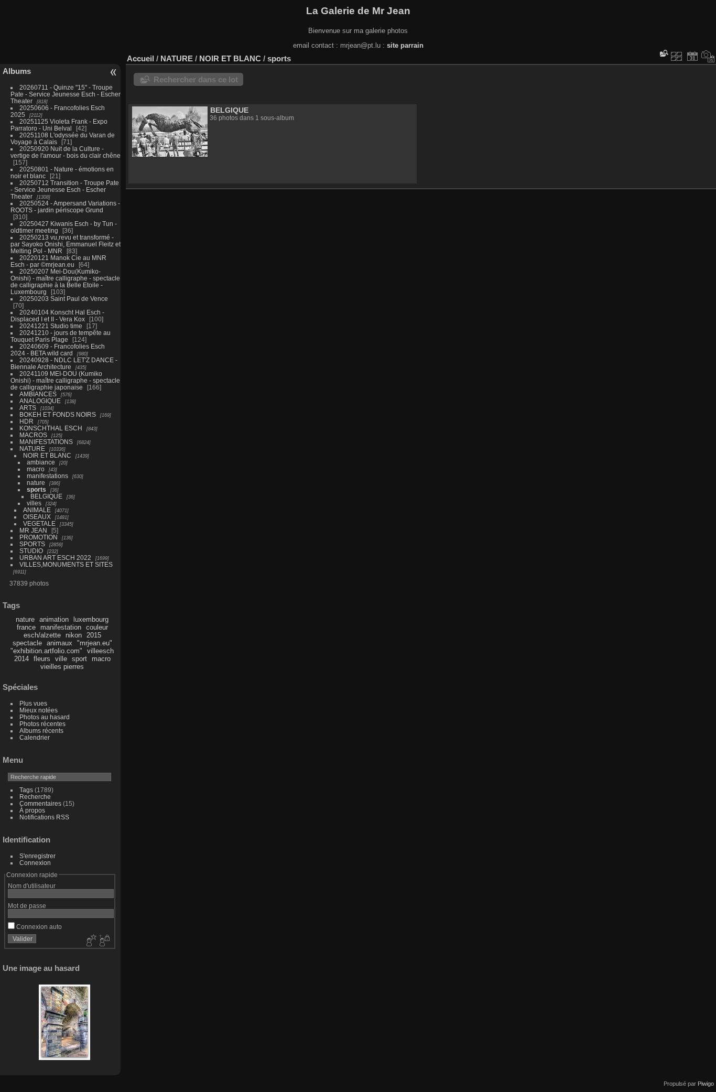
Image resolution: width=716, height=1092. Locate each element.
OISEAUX (37, 516)
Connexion (35, 862)
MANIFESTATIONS (46, 441)
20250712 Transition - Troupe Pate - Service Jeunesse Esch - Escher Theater (64, 189)
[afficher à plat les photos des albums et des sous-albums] (677, 56)
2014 (21, 659)
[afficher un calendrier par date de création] (708, 56)
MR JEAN (33, 530)
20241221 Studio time (51, 325)
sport (79, 659)
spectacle (27, 643)
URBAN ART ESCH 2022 (55, 557)
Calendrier (34, 737)
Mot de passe (27, 905)
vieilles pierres (62, 667)
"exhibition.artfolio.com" (46, 651)
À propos (32, 810)
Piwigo (706, 1083)
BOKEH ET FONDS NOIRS (57, 414)
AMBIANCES (38, 394)
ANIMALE (37, 509)
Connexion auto (38, 926)
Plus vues (33, 703)
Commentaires (40, 803)
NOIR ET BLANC (47, 455)
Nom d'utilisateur (32, 885)
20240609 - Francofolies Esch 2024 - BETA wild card (57, 349)
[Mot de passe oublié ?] (104, 941)
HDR (26, 421)
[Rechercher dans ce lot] (663, 53)
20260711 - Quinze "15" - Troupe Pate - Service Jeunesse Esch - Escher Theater (65, 94)
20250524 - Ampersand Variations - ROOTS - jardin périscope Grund (65, 206)
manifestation (60, 627)
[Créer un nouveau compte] (90, 941)
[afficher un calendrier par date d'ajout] (692, 56)
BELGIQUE (46, 496)
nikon (74, 635)
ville (61, 659)
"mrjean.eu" (94, 643)
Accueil (140, 58)
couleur (97, 627)
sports (36, 489)
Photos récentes (42, 723)
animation (54, 619)
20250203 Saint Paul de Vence (63, 298)
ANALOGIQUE (40, 400)
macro (36, 469)
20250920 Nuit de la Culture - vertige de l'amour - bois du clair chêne (65, 152)
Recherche (35, 796)
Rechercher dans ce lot (196, 79)
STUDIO (31, 550)
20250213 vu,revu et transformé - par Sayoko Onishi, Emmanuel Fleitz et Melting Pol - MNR (65, 244)
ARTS (27, 407)
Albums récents (41, 730)
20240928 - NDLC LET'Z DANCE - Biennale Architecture (63, 363)
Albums (17, 71)
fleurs (42, 659)
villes (34, 503)
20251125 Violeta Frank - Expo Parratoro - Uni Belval (58, 125)
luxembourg (91, 619)
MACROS (33, 434)
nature (36, 482)
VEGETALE (39, 523)
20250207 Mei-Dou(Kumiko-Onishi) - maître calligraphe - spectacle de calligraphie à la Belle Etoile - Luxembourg (65, 281)
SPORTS (32, 543)
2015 (93, 635)
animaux (59, 643)
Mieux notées (38, 710)
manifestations (47, 475)
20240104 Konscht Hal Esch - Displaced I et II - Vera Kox (57, 315)
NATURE (32, 448)
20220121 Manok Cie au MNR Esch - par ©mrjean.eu (58, 261)
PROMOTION (38, 537)
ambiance (41, 462)
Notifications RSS (44, 817)
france (26, 627)
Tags (26, 789)
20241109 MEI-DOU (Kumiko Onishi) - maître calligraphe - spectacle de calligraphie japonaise (65, 380)
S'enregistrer (37, 855)
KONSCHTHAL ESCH (50, 428)
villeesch (100, 651)
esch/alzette (42, 635)
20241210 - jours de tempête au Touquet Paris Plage (60, 336)
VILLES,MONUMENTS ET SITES (66, 564)
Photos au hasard (44, 716)
